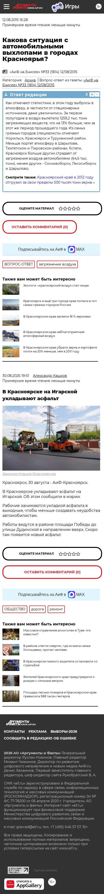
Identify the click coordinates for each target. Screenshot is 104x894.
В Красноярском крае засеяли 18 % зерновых (57, 316)
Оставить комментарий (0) (40, 227)
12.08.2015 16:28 (15, 20)
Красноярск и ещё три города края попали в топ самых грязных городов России (60, 303)
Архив (30, 80)
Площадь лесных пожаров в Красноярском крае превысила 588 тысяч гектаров (60, 694)
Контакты (14, 731)
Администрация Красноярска (29, 474)
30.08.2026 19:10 (15, 375)
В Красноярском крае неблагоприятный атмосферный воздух (53, 334)
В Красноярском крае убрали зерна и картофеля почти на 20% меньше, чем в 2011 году (60, 349)
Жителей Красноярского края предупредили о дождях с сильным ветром (59, 679)
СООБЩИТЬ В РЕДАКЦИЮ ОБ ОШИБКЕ (40, 738)
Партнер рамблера (45, 870)
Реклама (38, 731)
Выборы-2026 (64, 731)
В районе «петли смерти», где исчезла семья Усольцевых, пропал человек (56, 648)
